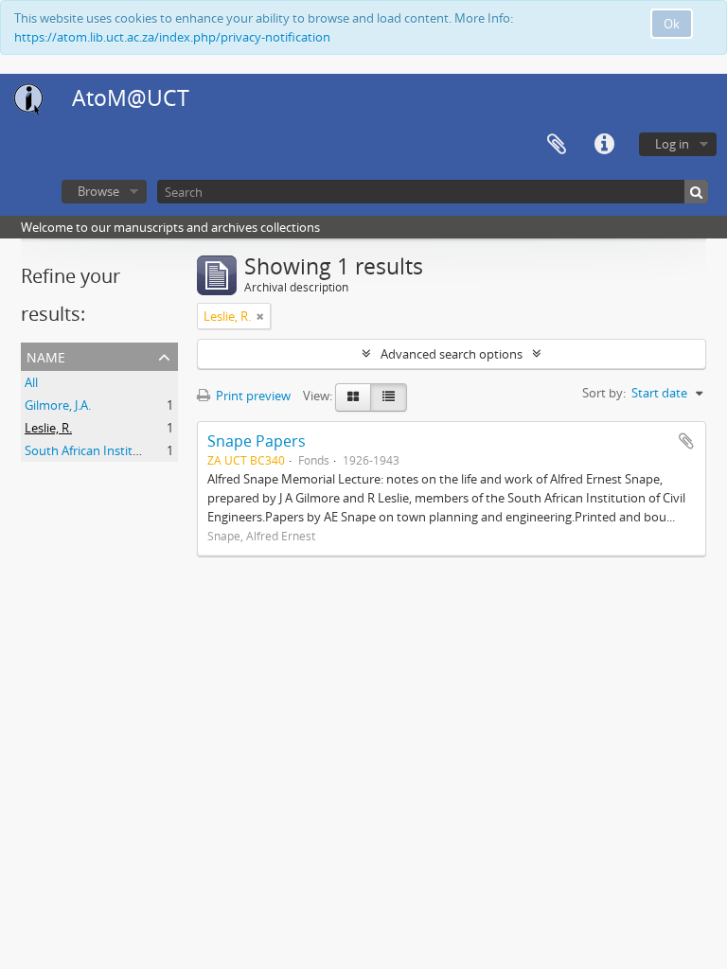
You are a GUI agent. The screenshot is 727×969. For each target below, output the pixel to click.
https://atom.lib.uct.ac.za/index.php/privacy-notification (172, 36)
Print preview (252, 395)
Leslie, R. (48, 427)
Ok (672, 23)
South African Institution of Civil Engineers (142, 450)
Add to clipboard (686, 441)
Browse (98, 191)
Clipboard (556, 144)
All (31, 382)
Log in (672, 143)
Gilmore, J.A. (58, 405)
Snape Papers (256, 441)
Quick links (604, 144)
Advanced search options (452, 353)
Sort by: (604, 392)
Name (46, 355)
